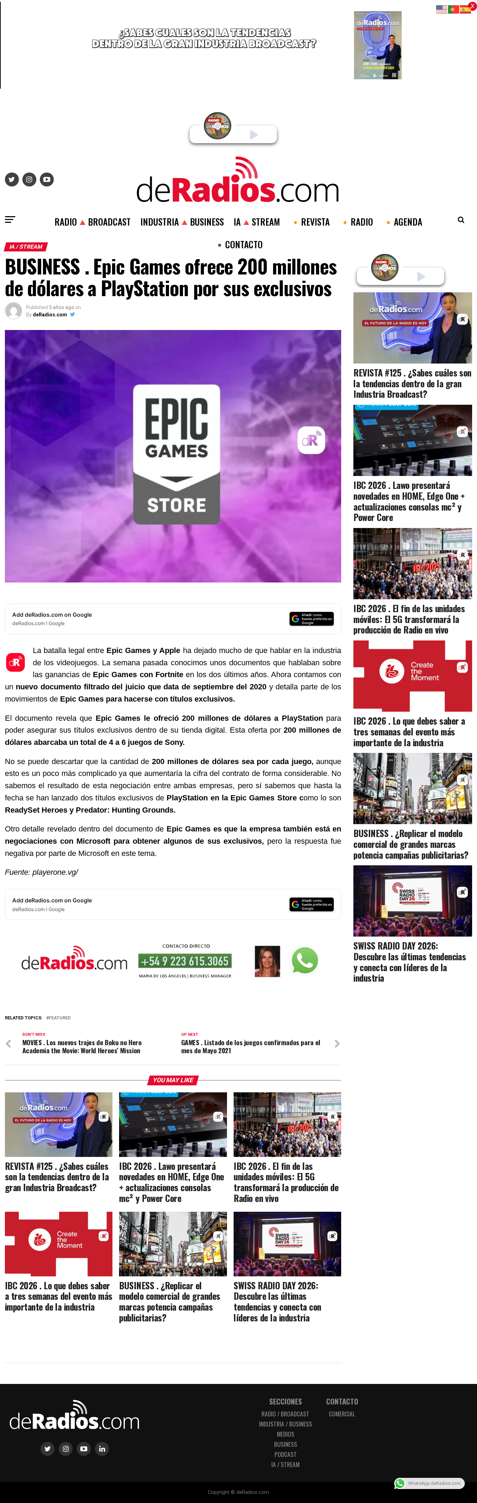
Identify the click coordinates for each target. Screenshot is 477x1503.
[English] (442, 9)
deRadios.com (50, 314)
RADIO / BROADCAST (285, 1413)
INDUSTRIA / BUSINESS (285, 1423)
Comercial (342, 1413)
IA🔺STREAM (257, 221)
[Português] (454, 9)
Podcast (285, 1454)
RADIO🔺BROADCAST (92, 221)
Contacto (342, 1401)
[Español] (466, 9)
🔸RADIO (356, 221)
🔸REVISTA (310, 221)
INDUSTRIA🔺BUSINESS (182, 221)
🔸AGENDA (402, 221)
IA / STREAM (285, 1464)
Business (285, 1444)
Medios (285, 1433)
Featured (60, 1018)
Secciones (285, 1401)
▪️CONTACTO (238, 244)
